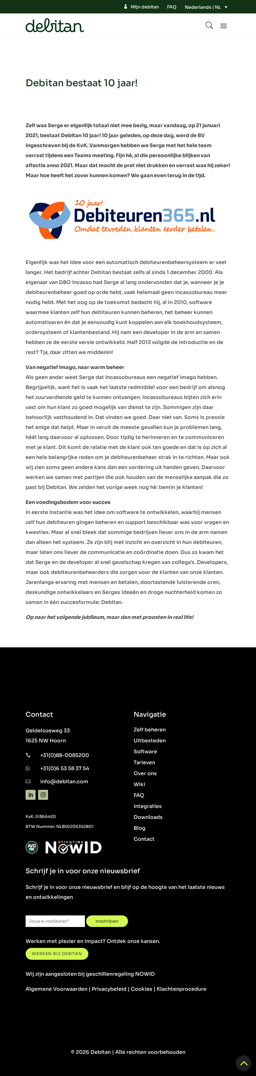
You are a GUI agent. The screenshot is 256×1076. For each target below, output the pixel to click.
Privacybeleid (109, 989)
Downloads (148, 817)
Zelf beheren (150, 729)
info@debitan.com (64, 781)
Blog (139, 828)
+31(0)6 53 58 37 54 (64, 768)
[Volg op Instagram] (43, 795)
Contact (144, 839)
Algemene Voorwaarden (56, 989)
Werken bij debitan (57, 953)
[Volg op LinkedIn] (31, 795)
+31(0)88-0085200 (64, 755)
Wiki (139, 784)
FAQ (171, 7)
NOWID (145, 974)
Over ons (145, 773)
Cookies (141, 989)
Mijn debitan (145, 7)
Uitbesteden (150, 740)
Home (34, 62)
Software (145, 751)
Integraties (148, 806)
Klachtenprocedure (181, 989)
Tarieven (144, 762)
